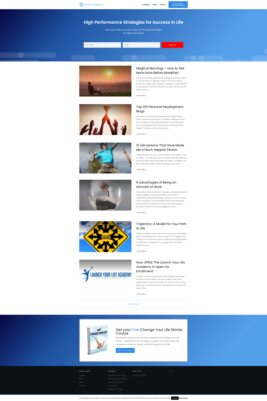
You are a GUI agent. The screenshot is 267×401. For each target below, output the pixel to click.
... (168, 128)
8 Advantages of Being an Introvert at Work (156, 184)
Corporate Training (115, 389)
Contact (82, 386)
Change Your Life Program (117, 375)
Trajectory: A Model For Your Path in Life (161, 226)
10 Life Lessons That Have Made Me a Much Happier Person (160, 147)
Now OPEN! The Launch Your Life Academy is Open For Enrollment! (160, 266)
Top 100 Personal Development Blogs (159, 109)
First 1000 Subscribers (115, 382)
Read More (183, 398)
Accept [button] (174, 398)
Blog (80, 379)
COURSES (112, 371)
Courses (82, 375)
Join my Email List (139, 375)
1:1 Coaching (112, 386)
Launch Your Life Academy (117, 379)
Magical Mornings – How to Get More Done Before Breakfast (160, 70)
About (81, 382)
